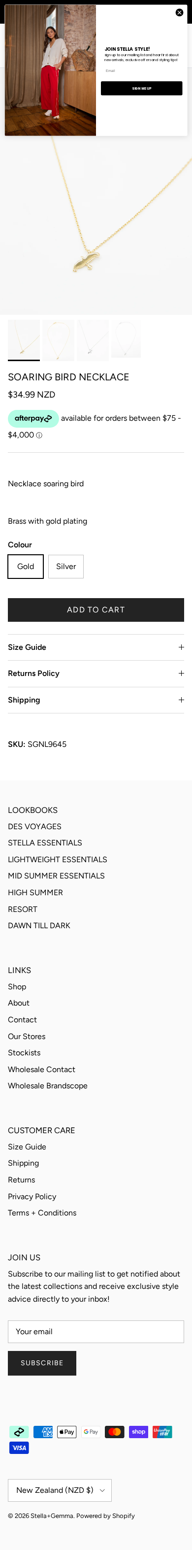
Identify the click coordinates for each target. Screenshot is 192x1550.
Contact (22, 1019)
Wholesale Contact (41, 1069)
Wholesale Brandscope (48, 1085)
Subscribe (42, 1363)
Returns (21, 1179)
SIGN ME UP (141, 88)
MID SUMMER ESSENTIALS (56, 875)
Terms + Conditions (42, 1212)
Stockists (24, 1052)
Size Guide (27, 647)
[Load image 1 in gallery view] (96, 191)
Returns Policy (34, 673)
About (19, 1003)
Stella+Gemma (52, 1515)
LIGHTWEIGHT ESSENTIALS (57, 859)
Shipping (24, 700)
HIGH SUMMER (35, 892)
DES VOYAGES (35, 826)
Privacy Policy (32, 1196)
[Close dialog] (179, 12)
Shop (17, 986)
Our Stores (26, 1036)
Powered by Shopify (105, 1515)
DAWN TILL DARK (39, 925)
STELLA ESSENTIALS (45, 842)
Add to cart (96, 609)
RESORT (22, 909)
